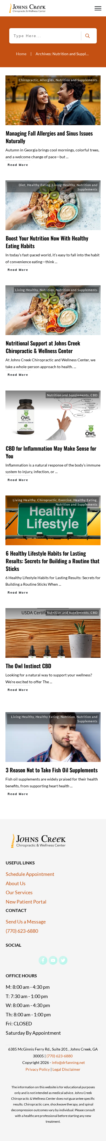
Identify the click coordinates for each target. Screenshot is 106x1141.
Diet (22, 185)
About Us (16, 883)
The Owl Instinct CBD (28, 666)
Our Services (19, 892)
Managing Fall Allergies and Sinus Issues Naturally (49, 137)
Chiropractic (28, 80)
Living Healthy (63, 185)
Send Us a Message (26, 922)
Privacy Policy (38, 1069)
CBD (94, 395)
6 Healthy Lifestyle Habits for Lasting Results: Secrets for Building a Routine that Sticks (52, 561)
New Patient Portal (26, 902)
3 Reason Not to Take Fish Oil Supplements (52, 770)
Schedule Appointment (30, 874)
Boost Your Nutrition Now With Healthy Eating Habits (47, 242)
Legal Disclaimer (66, 1069)
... (67, 156)
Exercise (65, 500)
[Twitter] (63, 960)
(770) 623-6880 (22, 931)
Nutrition (47, 290)
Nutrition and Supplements (77, 80)
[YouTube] (53, 960)
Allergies (47, 80)
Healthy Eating (39, 185)
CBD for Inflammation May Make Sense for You (51, 452)
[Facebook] (43, 960)
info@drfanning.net (68, 1062)
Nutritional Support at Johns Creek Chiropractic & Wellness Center (43, 347)
